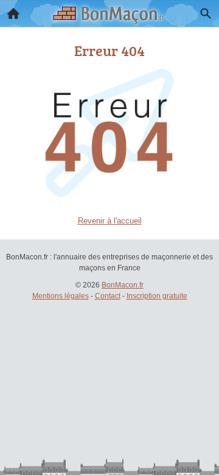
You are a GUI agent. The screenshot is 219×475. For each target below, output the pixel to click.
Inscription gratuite (157, 296)
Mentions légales (60, 296)
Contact (107, 296)
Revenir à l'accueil (110, 220)
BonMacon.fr (123, 285)
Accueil (13, 13)
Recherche (205, 13)
